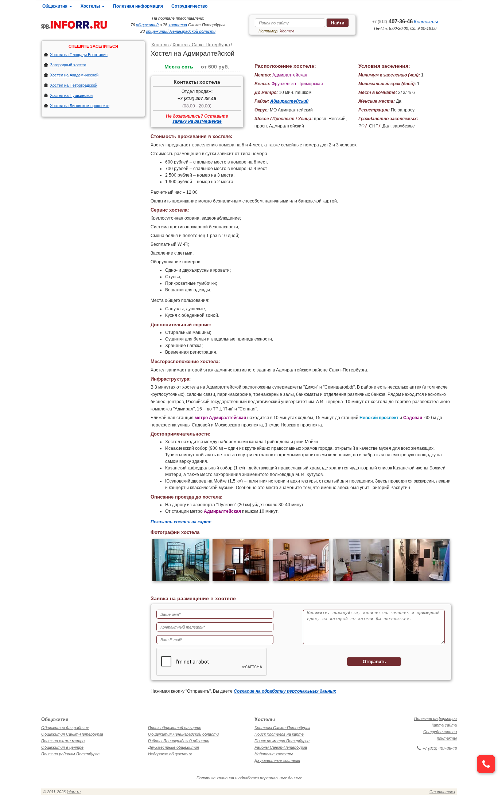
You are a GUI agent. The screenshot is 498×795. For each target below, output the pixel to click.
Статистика (442, 792)
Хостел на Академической (74, 75)
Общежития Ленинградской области (183, 734)
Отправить (374, 661)
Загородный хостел (68, 65)
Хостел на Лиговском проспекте (79, 105)
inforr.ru (74, 792)
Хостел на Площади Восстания (79, 54)
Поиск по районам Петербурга (70, 754)
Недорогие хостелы (273, 754)
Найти (337, 22)
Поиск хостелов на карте (279, 734)
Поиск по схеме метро (63, 741)
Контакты (426, 21)
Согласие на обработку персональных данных (285, 691)
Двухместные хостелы (277, 760)
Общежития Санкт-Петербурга (72, 734)
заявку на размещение (197, 121)
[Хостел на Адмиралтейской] (181, 561)
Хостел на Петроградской (73, 85)
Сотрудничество (189, 6)
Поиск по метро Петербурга (282, 741)
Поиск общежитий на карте (174, 727)
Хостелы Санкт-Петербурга (201, 44)
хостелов (177, 25)
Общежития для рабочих (65, 727)
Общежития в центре (62, 747)
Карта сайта (444, 725)
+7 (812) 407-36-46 (197, 98)
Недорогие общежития (170, 754)
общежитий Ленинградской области (180, 31)
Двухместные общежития (173, 747)
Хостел (287, 31)
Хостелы (91, 6)
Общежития (55, 6)
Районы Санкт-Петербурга (280, 747)
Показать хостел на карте (181, 521)
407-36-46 (392, 21)
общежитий (147, 25)
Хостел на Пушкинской (71, 95)
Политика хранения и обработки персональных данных (249, 778)
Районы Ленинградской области (178, 741)
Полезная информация (138, 6)
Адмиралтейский (289, 101)
